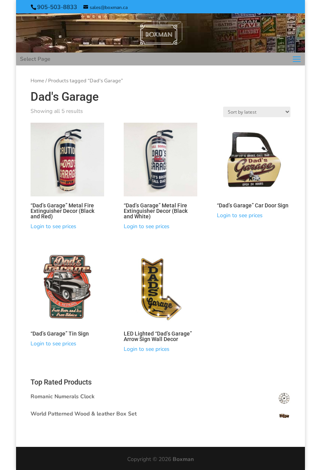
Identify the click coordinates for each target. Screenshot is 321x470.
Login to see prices (53, 226)
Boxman (183, 459)
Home (37, 80)
